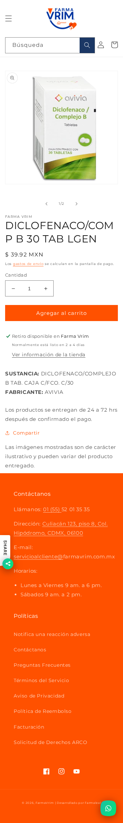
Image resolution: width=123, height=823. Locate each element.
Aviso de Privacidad (39, 696)
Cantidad (16, 275)
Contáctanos (30, 650)
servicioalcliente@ (38, 556)
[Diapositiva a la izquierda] (46, 203)
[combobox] (50, 45)
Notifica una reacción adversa (52, 634)
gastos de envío (28, 264)
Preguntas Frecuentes (42, 665)
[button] (8, 18)
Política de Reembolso (43, 711)
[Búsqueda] (87, 45)
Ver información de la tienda (48, 354)
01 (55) (52, 509)
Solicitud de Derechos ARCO (50, 742)
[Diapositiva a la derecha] (76, 203)
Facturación (29, 727)
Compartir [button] (26, 433)
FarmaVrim (45, 803)
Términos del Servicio (41, 680)
